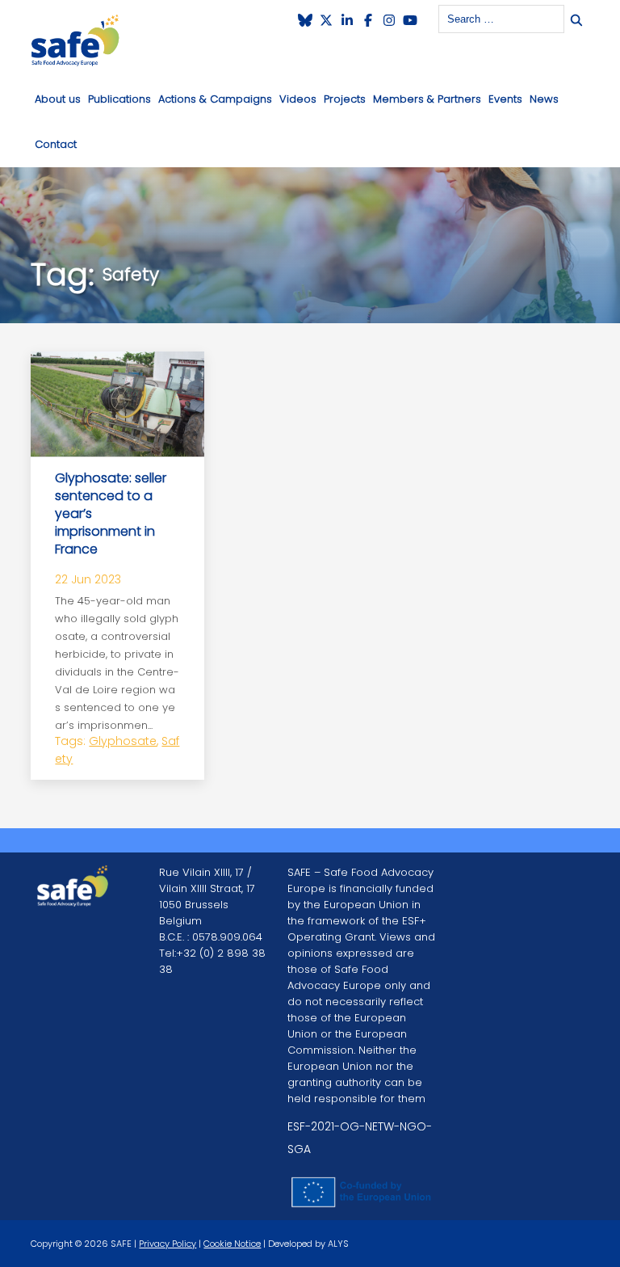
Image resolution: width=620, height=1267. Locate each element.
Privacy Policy (167, 1243)
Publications (119, 99)
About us (58, 99)
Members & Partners (427, 99)
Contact (56, 144)
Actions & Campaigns (215, 99)
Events (505, 99)
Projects (345, 99)
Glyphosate (123, 741)
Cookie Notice (232, 1243)
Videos (297, 99)
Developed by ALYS (308, 1243)
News (544, 99)
